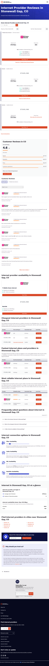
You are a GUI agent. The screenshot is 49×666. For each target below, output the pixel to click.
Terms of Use (2, 657)
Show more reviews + (24, 269)
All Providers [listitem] (4, 181)
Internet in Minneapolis (5, 641)
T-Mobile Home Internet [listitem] (13, 181)
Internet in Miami (4, 639)
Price (4, 162)
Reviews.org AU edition (7, 618)
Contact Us (3, 610)
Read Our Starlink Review (24, 98)
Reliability (5, 159)
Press (2, 613)
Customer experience (7, 166)
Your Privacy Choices (26, 662)
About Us (17, 564)
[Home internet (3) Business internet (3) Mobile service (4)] (12, 29)
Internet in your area (4, 636)
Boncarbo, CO (7, 524)
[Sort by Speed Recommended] (41, 29)
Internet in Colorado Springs (6, 646)
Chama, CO (6, 527)
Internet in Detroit (4, 643)
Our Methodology (4, 615)
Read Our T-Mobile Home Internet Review (24, 62)
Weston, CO (6, 522)
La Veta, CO (30, 525)
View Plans (24, 59)
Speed (4, 155)
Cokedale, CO (31, 524)
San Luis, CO (30, 522)
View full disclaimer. (5, 133)
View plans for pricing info (36, 117)
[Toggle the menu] (47, 2)
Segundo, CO (7, 525)
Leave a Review (7, 174)
